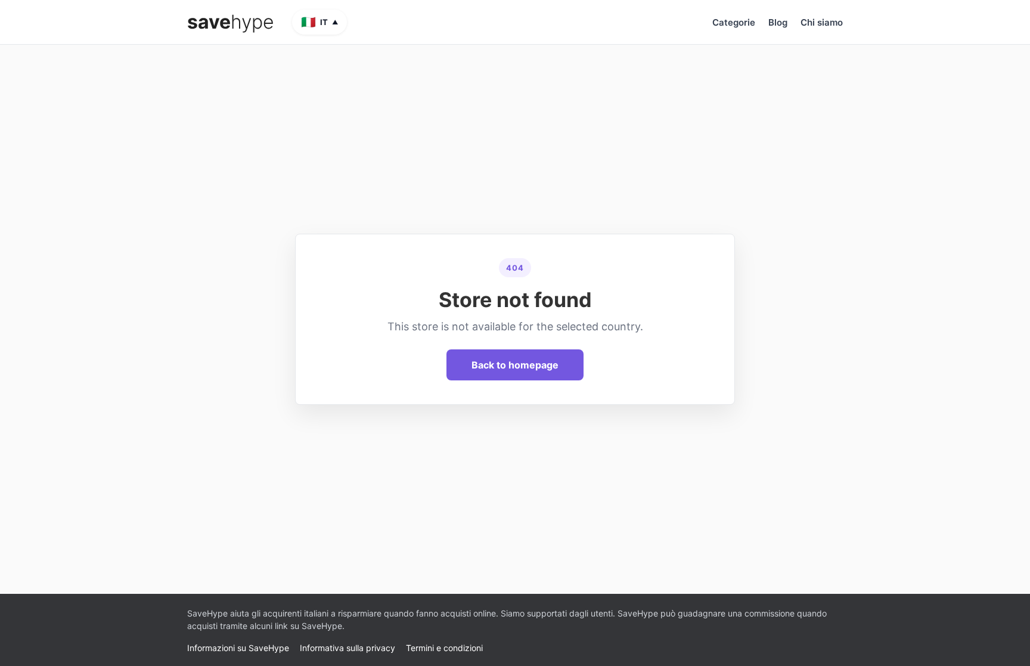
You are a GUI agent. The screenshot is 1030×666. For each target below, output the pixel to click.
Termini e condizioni (444, 648)
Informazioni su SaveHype (238, 648)
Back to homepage (515, 365)
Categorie (733, 22)
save (230, 22)
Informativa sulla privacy (347, 648)
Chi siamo (822, 22)
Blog (777, 22)
